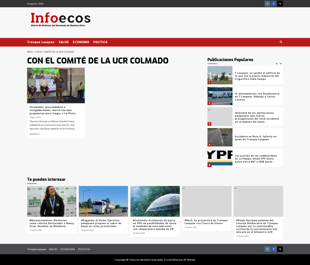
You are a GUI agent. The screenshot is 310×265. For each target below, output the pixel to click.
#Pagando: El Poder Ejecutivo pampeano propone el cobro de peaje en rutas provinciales (101, 223)
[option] (245, 76)
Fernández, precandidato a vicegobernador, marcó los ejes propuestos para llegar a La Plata (53, 110)
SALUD (64, 42)
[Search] (281, 42)
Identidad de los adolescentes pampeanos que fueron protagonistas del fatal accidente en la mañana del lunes (257, 117)
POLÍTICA (100, 42)
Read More (34, 134)
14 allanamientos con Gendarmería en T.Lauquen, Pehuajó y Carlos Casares (257, 96)
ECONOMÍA (81, 42)
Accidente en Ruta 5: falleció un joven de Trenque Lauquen (256, 138)
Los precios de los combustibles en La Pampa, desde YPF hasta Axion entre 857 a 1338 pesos (256, 158)
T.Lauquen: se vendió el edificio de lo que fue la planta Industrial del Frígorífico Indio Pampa (257, 76)
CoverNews (172, 259)
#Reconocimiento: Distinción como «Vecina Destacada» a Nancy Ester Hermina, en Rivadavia (52, 223)
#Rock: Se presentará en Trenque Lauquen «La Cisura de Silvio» (206, 222)
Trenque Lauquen (41, 42)
